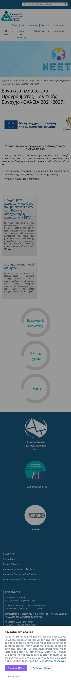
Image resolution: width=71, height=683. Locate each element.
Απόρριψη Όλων (41, 668)
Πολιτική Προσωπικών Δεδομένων (47, 660)
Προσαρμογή (13, 676)
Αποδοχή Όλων (16, 668)
